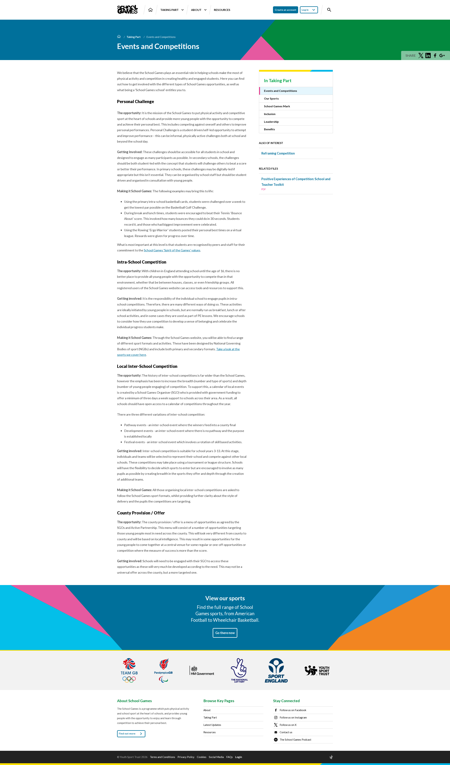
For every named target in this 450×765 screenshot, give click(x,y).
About (196, 9)
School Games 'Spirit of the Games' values (172, 250)
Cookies (201, 757)
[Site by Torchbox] (324, 757)
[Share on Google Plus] (442, 55)
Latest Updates (212, 724)
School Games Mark (277, 106)
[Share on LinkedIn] (428, 55)
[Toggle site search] (329, 10)
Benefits (269, 129)
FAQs (229, 757)
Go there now (225, 633)
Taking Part (169, 9)
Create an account (285, 9)
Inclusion (269, 114)
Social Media (216, 757)
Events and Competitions (280, 90)
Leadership (271, 121)
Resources (222, 9)
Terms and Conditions (162, 757)
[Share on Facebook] (435, 55)
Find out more (127, 733)
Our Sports (271, 98)
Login (238, 757)
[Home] (150, 10)
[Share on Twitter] (421, 55)
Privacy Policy (186, 757)
